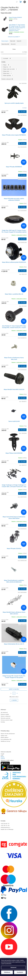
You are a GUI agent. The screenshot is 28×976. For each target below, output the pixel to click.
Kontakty (3, 722)
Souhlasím (20, 972)
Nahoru (14, 700)
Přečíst (2, 756)
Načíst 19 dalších (14, 689)
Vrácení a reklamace (5, 716)
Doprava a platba (5, 714)
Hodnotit (3, 758)
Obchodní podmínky (5, 718)
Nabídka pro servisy (5, 741)
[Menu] (24, 1)
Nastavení (13, 967)
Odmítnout (7, 972)
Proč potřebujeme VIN (6, 739)
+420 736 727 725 (5, 825)
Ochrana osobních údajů (6, 720)
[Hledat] (16, 1)
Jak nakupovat (4, 712)
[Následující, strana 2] (14, 693)
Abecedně (13, 44)
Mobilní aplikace (4, 737)
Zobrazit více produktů (13, 36)
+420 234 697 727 (5, 823)
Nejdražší (19, 41)
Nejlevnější (12, 41)
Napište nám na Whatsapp (7, 829)
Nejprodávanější (5, 44)
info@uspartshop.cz (5, 827)
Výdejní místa (4, 735)
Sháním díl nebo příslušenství (8, 733)
